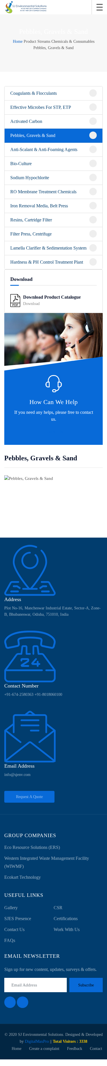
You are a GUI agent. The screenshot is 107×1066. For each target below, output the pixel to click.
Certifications (66, 918)
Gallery (11, 907)
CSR (58, 907)
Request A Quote (29, 797)
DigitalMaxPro (37, 1041)
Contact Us (53, 432)
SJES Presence (17, 918)
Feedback (74, 1048)
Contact (96, 1048)
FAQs (9, 940)
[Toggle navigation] (99, 7)
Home (18, 41)
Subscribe (86, 985)
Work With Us (67, 929)
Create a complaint (44, 1048)
